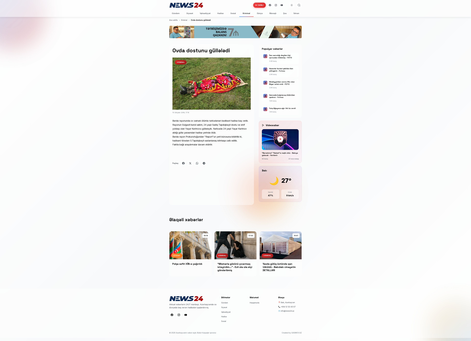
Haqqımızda (254, 303)
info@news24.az (287, 311)
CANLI (260, 5)
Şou (285, 13)
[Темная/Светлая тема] (291, 5)
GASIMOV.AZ (296, 333)
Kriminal (246, 13)
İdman (296, 13)
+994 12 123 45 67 (288, 307)
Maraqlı (272, 13)
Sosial (233, 13)
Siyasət (189, 13)
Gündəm (176, 13)
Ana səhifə (173, 20)
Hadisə (220, 13)
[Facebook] (270, 5)
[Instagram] (276, 5)
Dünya (260, 13)
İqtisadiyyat (205, 13)
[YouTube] (282, 5)
